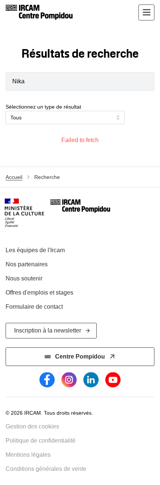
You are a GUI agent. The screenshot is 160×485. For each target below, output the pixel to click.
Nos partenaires (27, 264)
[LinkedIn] (91, 380)
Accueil (14, 177)
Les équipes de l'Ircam (35, 250)
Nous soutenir (24, 278)
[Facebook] (47, 380)
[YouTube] (113, 380)
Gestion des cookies (32, 426)
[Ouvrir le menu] (146, 12)
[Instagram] (69, 380)
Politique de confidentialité (41, 440)
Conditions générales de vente (46, 469)
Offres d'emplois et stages (39, 292)
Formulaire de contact (34, 306)
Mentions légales (28, 455)
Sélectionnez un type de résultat (43, 107)
